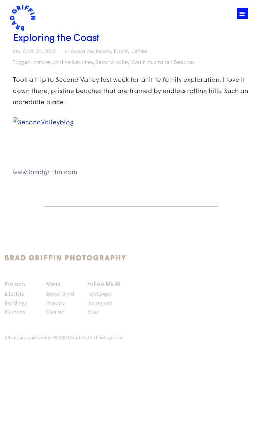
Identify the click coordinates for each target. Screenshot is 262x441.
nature (42, 62)
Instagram (99, 303)
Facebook (99, 294)
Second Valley (112, 62)
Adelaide (82, 51)
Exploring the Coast (56, 38)
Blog (92, 312)
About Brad (60, 294)
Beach (103, 51)
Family (121, 51)
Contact (56, 312)
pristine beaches (72, 62)
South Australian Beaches (163, 62)
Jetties (139, 51)
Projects (55, 303)
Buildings (16, 303)
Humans (15, 312)
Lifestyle (14, 294)
